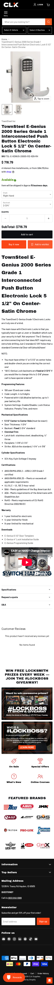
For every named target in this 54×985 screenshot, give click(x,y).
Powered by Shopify (27, 979)
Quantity (5, 212)
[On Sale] (14, 763)
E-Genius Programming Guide (19, 543)
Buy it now (14, 244)
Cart (32, 973)
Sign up (43, 921)
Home (4, 39)
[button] (38, 4)
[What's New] (14, 779)
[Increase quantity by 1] (48, 218)
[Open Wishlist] (49, 980)
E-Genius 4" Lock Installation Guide (21, 539)
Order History (43, 973)
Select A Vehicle (11, 30)
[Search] (48, 21)
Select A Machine (37, 30)
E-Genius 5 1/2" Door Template (19, 535)
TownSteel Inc (8, 121)
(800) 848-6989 (15, 898)
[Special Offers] (40, 763)
